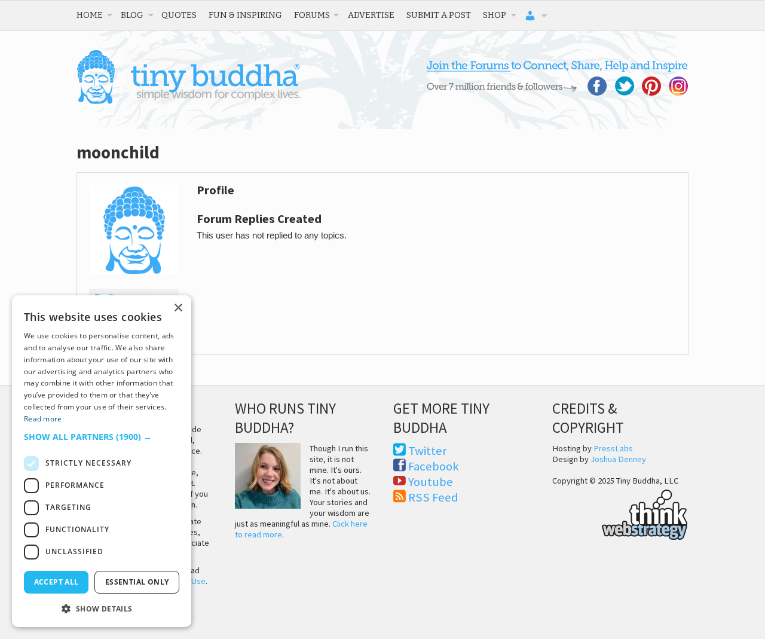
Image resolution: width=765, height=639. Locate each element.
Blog (132, 15)
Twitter (427, 450)
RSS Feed (433, 497)
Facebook (433, 466)
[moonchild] (134, 283)
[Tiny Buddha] (188, 101)
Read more (43, 419)
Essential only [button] (137, 582)
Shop (494, 15)
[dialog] (101, 461)
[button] (101, 436)
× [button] (177, 308)
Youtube (430, 482)
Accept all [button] (56, 582)
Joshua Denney (618, 459)
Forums (312, 15)
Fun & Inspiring (245, 15)
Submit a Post (438, 15)
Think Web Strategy (620, 513)
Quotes (179, 15)
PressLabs (613, 448)
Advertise (371, 15)
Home (89, 15)
